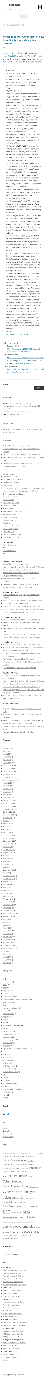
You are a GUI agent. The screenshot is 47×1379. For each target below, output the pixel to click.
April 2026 (6, 760)
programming (8, 1043)
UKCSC (38, 1227)
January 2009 (7, 902)
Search (5, 384)
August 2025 (7, 783)
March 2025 (7, 797)
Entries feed (7, 1131)
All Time (9, 409)
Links (18, 415)
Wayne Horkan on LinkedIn (13, 1273)
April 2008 (6, 928)
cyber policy (35, 1167)
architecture (7, 982)
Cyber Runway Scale (15, 1186)
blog (4, 988)
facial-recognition (9, 1002)
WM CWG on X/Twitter (11, 1348)
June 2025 (6, 789)
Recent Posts (15, 403)
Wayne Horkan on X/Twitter (13, 1276)
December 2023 (8, 841)
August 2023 (7, 852)
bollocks (35, 1153)
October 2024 (8, 812)
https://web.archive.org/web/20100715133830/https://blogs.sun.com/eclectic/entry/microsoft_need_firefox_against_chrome (25, 360)
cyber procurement (9, 1171)
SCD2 (18, 1221)
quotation (6, 1046)
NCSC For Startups (9, 520)
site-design (7, 1057)
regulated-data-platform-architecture (16, 1048)
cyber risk (32, 1176)
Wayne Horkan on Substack (13, 1282)
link (4, 1022)
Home (5, 1254)
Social (9, 415)
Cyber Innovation (27, 1164)
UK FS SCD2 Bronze (28, 1231)
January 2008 (7, 937)
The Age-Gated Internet (11, 482)
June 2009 (6, 887)
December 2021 (8, 870)
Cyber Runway (12, 1181)
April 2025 (6, 794)
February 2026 (8, 765)
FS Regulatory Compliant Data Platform (17, 508)
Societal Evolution (9, 505)
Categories (22, 412)
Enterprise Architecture (11, 497)
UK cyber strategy (9, 1232)
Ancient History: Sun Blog (12, 537)
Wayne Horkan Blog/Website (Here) (15, 1270)
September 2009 (9, 879)
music (5, 1028)
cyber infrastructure (11, 1164)
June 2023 (6, 858)
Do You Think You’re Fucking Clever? (16, 446)
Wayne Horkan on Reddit (12, 1279)
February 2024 (8, 835)
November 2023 (8, 844)
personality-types (9, 1040)
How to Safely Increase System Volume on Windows (21, 637)
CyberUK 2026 (8, 485)
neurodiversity (8, 1034)
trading (5, 1080)
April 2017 (6, 873)
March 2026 (7, 763)
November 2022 (8, 864)
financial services (16, 1212)
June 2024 (6, 823)
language (6, 1017)
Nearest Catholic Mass (11, 1354)
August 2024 (7, 818)
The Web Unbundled (10, 476)
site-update (7, 1060)
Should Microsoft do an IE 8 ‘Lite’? (21, 56)
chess (5, 993)
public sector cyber (9, 1222)
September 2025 (9, 780)
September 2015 (9, 876)
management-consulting (11, 1025)
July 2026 (6, 751)
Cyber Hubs (30, 1161)
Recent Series (26, 403)
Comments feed (8, 1134)
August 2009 (7, 881)
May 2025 (6, 792)
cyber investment (9, 1168)
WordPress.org (8, 1137)
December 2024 (8, 806)
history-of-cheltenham (11, 1008)
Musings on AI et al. (10, 514)
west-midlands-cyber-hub (12, 1089)
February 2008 (8, 934)
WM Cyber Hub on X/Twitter (13, 1337)
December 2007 (8, 939)
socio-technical (8, 1069)
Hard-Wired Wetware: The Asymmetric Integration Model (23, 488)
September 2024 (9, 815)
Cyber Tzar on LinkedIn (11, 1293)
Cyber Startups (20, 1202)
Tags (28, 412)
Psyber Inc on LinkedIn (11, 1305)
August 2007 (7, 951)
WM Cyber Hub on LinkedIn (13, 1334)
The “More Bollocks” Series (12, 534)
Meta (13, 415)
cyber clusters (7, 1156)
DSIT (6, 1211)
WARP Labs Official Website (12, 1314)
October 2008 (8, 910)
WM (4, 1331)
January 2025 (7, 803)
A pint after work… (9, 545)
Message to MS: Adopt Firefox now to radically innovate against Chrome (23, 40)
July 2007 (6, 954)
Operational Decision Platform (13, 479)
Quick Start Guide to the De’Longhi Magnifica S (19, 668)
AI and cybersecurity (11, 1153)
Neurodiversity (8, 500)
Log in (5, 1128)
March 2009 (7, 896)
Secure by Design (27, 1222)
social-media (7, 1063)
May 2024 (6, 826)
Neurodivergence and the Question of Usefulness (20, 491)
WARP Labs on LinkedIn (11, 1316)
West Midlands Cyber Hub (12, 511)
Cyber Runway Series (10, 529)
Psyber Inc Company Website (13, 1302)
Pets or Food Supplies (10, 1357)
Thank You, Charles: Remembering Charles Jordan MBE (22, 454)
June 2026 (6, 754)
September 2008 (9, 913)
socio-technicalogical (10, 1072)
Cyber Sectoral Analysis (11, 503)
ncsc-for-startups (10, 1217)
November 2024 (8, 809)
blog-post (6, 990)
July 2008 (6, 919)
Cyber (8, 1331)
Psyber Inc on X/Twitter (11, 1308)
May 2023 (6, 861)
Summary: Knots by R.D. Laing (23, 732)
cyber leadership (22, 1168)
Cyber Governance (14, 1160)
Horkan (14, 5)
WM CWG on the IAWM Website (14, 1343)
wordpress (6, 1092)
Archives (14, 412)
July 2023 (6, 855)
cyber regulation (21, 1171)
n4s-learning (7, 1031)
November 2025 (8, 774)
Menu (23, 16)
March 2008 (7, 931)
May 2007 (6, 960)
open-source (7, 1037)
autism (28, 1153)
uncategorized (8, 1083)
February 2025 (8, 800)
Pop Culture (7, 523)
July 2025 (6, 786)
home (5, 1011)
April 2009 (6, 893)
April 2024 (6, 829)
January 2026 (7, 768)
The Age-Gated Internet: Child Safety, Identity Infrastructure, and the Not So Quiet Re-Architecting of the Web (22, 662)
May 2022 (6, 867)
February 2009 (8, 899)
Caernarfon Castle (9, 551)
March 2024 (7, 832)
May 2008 (6, 925)
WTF (4, 1098)
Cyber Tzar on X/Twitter (11, 1296)
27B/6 (5, 1360)
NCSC (27, 1211)
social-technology (9, 1066)
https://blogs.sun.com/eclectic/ (17, 334)
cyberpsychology (9, 996)
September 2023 (9, 850)
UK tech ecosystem (24, 1235)
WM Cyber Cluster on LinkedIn (14, 1325)
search (5, 1054)
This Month (33, 406)
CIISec (41, 1153)
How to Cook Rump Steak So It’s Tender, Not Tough (21, 606)
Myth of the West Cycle (11, 526)
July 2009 (6, 884)
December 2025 (8, 771)
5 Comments (7, 48)
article (5, 985)
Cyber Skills (8, 1202)
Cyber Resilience (15, 1176)
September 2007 (9, 948)
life (4, 1019)
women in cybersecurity (10, 1238)
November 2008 (8, 908)
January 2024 (7, 838)
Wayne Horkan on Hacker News (14, 1285)
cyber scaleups (33, 1187)
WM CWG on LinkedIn (11, 1345)
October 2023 (8, 847)
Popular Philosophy (10, 517)
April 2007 (6, 963)
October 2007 (8, 945)
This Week (24, 406)
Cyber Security (29, 1198)
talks (4, 1075)
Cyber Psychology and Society (13, 494)
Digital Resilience (30, 1206)
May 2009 (6, 890)
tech (4, 1077)
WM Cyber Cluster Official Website (15, 1322)
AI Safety (21, 1153)
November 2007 (8, 942)
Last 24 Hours (15, 406)
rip (4, 1051)
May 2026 (6, 757)
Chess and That (8, 532)
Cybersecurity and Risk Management (16, 999)
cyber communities (18, 1156)
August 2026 (7, 748)
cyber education (31, 1156)
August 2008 (7, 916)
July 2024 (6, 821)
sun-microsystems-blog (19, 1226)
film (4, 1005)
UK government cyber (10, 1235)
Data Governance (12, 1206)
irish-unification (8, 1014)
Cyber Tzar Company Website (13, 1290)
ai (3, 979)
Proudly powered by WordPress (13, 1375)
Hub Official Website (18, 1331)
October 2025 (8, 777)
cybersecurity (13, 1197)
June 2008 (6, 922)
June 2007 (6, 957)
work (5, 1095)
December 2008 (8, 905)
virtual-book (7, 1086)
